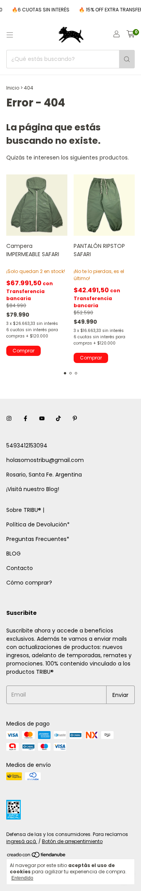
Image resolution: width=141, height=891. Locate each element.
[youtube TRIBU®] (42, 418)
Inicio (12, 87)
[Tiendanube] (36, 856)
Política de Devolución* (38, 524)
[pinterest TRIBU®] (75, 418)
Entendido (22, 878)
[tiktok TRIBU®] (58, 418)
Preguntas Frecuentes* (37, 539)
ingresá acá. (21, 841)
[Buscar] (127, 59)
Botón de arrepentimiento (72, 841)
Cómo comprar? (29, 583)
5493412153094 (26, 445)
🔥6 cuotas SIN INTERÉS (37, 9)
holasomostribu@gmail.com (45, 460)
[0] (131, 34)
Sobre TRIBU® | (25, 510)
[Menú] (9, 34)
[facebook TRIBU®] (25, 418)
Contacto (19, 568)
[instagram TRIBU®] (9, 418)
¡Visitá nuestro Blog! (32, 489)
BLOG (13, 553)
